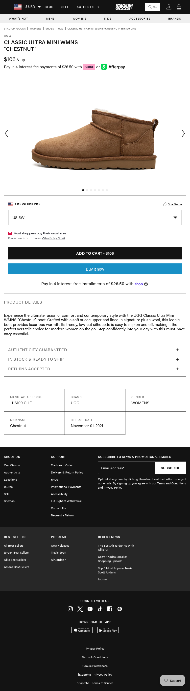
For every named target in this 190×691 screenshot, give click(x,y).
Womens (35, 28)
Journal (8, 486)
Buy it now (95, 269)
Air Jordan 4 (58, 559)
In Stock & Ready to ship (36, 359)
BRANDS (174, 18)
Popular (58, 537)
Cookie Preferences (95, 665)
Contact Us (58, 508)
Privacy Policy (95, 648)
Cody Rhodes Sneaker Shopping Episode (112, 558)
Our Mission (12, 465)
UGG (61, 28)
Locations (10, 479)
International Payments (66, 486)
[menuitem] (49, 7)
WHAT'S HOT (18, 18)
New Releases (60, 545)
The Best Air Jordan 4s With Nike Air (116, 547)
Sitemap (9, 501)
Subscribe (170, 467)
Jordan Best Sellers (16, 552)
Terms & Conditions (95, 657)
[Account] (169, 7)
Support (58, 457)
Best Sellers (15, 537)
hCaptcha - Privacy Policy (95, 674)
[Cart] (179, 7)
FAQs (54, 479)
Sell (65, 6)
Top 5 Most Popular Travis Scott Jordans (115, 570)
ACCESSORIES (139, 18)
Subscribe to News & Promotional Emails (134, 457)
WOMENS (79, 18)
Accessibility (59, 494)
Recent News (109, 537)
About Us (12, 457)
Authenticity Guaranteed (37, 349)
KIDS (107, 18)
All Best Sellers (14, 545)
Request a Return (62, 515)
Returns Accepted (29, 369)
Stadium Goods (15, 28)
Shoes (50, 28)
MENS (50, 18)
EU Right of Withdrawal (66, 501)
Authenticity (88, 6)
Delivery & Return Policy (67, 472)
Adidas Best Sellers (16, 567)
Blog (49, 6)
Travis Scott (58, 552)
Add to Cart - (95, 253)
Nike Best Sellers (15, 559)
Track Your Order (62, 465)
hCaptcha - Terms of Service (95, 683)
